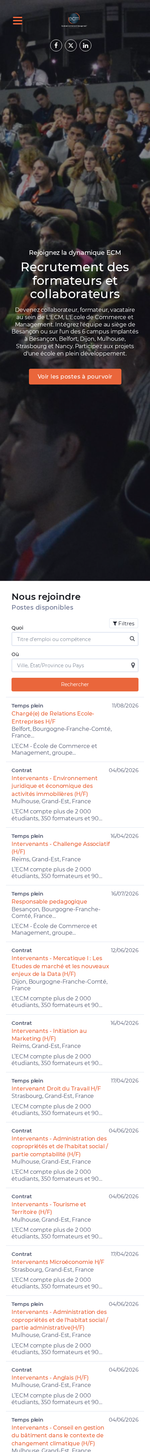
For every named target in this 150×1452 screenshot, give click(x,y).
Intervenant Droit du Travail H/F (56, 1088)
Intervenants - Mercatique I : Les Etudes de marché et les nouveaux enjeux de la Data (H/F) (60, 966)
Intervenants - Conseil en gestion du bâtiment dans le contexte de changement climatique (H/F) (58, 1435)
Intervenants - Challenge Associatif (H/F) (61, 848)
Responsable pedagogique (49, 901)
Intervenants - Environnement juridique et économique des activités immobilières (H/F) (54, 786)
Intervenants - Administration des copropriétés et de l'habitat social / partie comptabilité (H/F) (60, 1146)
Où (15, 654)
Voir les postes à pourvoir (75, 376)
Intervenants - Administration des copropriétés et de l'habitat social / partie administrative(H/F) (60, 1320)
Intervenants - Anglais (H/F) (50, 1377)
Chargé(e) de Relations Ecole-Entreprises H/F (53, 717)
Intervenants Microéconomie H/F (58, 1262)
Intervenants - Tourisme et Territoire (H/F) (49, 1208)
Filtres (126, 623)
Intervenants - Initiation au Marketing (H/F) (49, 1035)
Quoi (17, 628)
